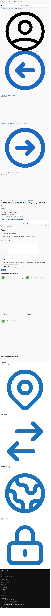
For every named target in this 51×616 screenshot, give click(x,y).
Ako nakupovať (4, 584)
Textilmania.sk (8, 604)
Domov (2, 606)
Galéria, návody (4, 585)
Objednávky (3, 574)
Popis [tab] (25, 222)
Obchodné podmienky (5, 581)
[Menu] (3, 6)
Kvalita (2, 573)
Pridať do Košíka (13, 316)
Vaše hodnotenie (5, 240)
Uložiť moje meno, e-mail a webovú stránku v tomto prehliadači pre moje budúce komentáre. (24, 262)
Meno (2, 256)
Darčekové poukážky (5, 577)
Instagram (3, 592)
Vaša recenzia (4, 254)
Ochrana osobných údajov (6, 576)
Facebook (3, 590)
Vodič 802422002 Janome (7, 313)
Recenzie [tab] (25, 223)
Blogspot (3, 595)
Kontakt (11, 606)
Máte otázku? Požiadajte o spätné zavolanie (11, 219)
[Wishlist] (23, 278)
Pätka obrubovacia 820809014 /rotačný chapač (37, 313)
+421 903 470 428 (5, 603)
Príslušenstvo (28, 211)
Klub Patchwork (4, 587)
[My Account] (25, 55)
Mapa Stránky (17, 606)
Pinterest (3, 593)
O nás (2, 571)
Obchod (7, 606)
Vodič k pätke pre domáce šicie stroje (9, 356)
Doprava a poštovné (5, 582)
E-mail (3, 259)
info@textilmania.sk (13, 603)
